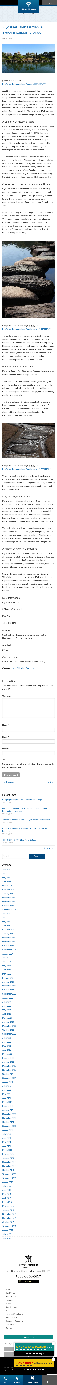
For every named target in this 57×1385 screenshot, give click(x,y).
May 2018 (6, 1194)
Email (5, 737)
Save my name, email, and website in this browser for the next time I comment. (28, 765)
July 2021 (6, 1086)
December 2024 (9, 938)
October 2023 (8, 990)
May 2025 (6, 922)
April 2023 (6, 1014)
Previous (9, 782)
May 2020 (6, 1142)
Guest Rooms (11, 1297)
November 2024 (9, 942)
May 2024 (6, 966)
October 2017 (8, 1222)
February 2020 (8, 1154)
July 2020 (6, 1134)
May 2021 (6, 1094)
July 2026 (6, 870)
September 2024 (9, 950)
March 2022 (7, 1054)
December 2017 (9, 1214)
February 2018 (8, 1206)
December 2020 (9, 1114)
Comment (7, 696)
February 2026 (8, 890)
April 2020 (6, 1146)
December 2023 (9, 986)
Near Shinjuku (18, 668)
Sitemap (9, 1328)
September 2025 (9, 910)
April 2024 (6, 970)
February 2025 (8, 930)
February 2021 (8, 1106)
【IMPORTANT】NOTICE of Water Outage (19, 840)
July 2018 (6, 1186)
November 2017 (9, 1218)
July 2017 (6, 1234)
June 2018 (6, 1190)
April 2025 (6, 926)
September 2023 (9, 994)
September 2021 (9, 1078)
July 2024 (6, 958)
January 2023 (8, 1022)
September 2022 (9, 1034)
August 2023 (7, 998)
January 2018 (8, 1210)
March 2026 (7, 886)
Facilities (9, 1300)
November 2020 (9, 1118)
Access (8, 1304)
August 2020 (7, 1130)
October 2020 (8, 1122)
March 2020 (7, 1150)
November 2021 (9, 1070)
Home (8, 1289)
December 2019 (9, 1162)
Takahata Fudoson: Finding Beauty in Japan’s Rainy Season (26, 820)
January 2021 (8, 1110)
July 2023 (6, 1002)
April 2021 (6, 1098)
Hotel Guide (10, 1293)
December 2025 (9, 898)
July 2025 (6, 914)
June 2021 (6, 1090)
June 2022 (6, 1042)
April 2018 (6, 1198)
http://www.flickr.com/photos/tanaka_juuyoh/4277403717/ (26, 469)
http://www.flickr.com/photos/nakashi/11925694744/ (24, 84)
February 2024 (8, 978)
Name (5, 725)
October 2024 (8, 946)
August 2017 (7, 1230)
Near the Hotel (11, 1307)
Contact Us (10, 1325)
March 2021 (7, 1102)
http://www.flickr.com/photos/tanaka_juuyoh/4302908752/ (26, 329)
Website (6, 749)
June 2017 (6, 1238)
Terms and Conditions (14, 1314)
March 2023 (7, 1018)
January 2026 (8, 894)
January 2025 (8, 934)
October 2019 (8, 1170)
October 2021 (8, 1074)
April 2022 (6, 1050)
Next (50, 782)
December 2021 (9, 1066)
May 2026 (6, 878)
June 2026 (6, 874)
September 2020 (9, 1126)
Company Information (14, 1321)
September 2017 (9, 1226)
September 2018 (9, 1178)
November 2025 (9, 902)
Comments (30, 668)
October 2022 (8, 1030)
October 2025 (8, 906)
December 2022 (9, 1026)
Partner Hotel (28, 1337)
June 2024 (6, 962)
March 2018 (7, 1202)
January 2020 (8, 1158)
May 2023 (6, 1010)
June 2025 (6, 918)
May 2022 (6, 1046)
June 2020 (6, 1138)
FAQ (7, 1311)
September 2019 (9, 1174)
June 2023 (6, 1006)
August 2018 (7, 1182)
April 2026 (6, 882)
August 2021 (7, 1082)
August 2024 (7, 954)
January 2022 (8, 1062)
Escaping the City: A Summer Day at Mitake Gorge (22, 800)
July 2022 (6, 1038)
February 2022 (8, 1058)
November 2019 (9, 1166)
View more (49, 848)
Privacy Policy (11, 1318)
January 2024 (8, 982)
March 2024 (7, 974)
